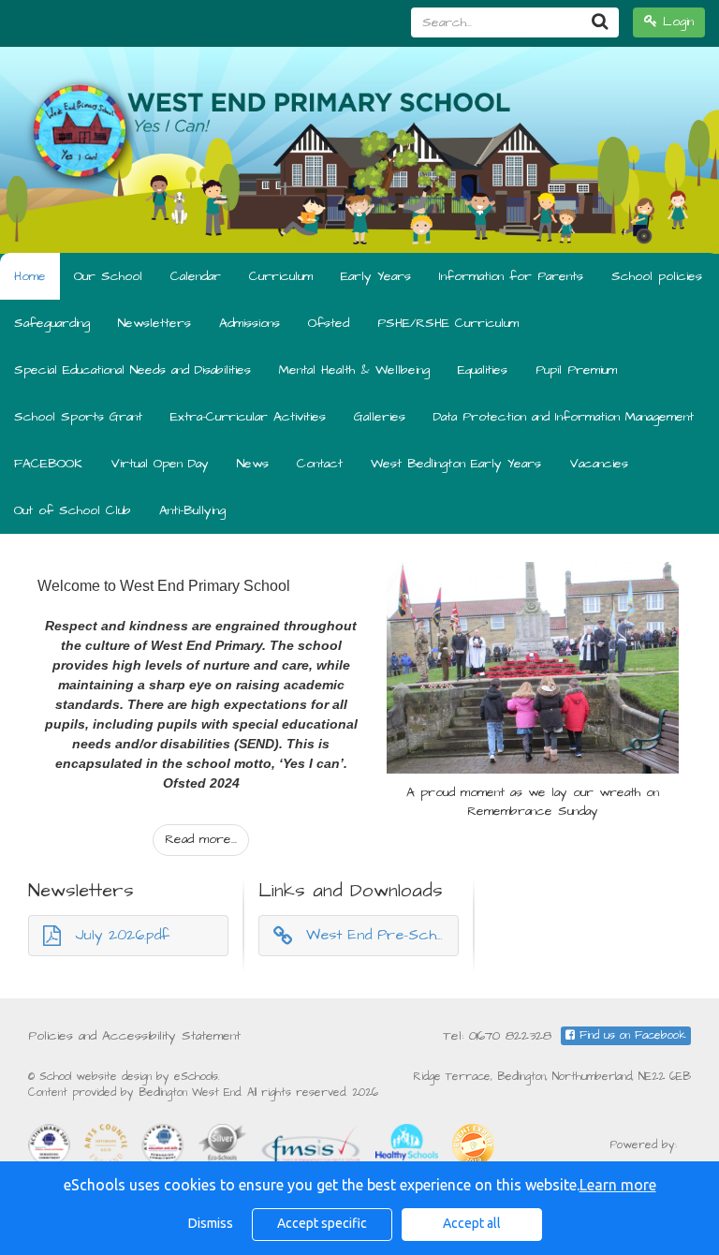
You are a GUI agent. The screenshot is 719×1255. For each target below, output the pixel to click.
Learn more (618, 1184)
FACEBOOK (48, 463)
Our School (108, 276)
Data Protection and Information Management (563, 416)
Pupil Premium (576, 370)
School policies (656, 276)
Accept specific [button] (322, 1223)
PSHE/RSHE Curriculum (448, 323)
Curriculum (281, 276)
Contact (320, 463)
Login (675, 21)
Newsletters (154, 323)
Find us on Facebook (630, 1035)
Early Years (376, 276)
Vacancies (598, 463)
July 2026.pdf (122, 934)
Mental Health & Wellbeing (354, 370)
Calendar (195, 276)
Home (30, 276)
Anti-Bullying (192, 510)
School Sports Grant (78, 416)
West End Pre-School (381, 934)
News (253, 463)
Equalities (482, 370)
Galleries (379, 416)
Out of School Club (72, 510)
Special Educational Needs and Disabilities (132, 370)
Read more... (201, 839)
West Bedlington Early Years (456, 463)
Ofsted (328, 323)
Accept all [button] (472, 1223)
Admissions (249, 323)
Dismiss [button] (210, 1223)
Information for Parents (511, 276)
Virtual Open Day (159, 463)
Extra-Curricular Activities (248, 416)
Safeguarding (52, 323)
